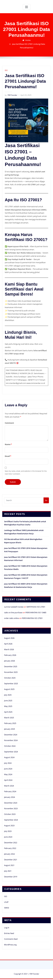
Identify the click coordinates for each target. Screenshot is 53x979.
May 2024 (8, 774)
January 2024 (9, 797)
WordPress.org (10, 944)
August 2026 (9, 638)
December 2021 (10, 859)
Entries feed (9, 933)
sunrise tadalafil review (13, 607)
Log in (6, 927)
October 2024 (9, 746)
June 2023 (8, 837)
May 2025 (8, 706)
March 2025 (9, 717)
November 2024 (11, 740)
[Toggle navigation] (26, 7)
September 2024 (11, 751)
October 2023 (9, 814)
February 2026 (10, 655)
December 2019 (10, 876)
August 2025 (9, 689)
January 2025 (9, 729)
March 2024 (9, 785)
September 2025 (11, 683)
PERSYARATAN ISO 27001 (32, 618)
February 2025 (10, 723)
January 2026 (9, 660)
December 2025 (10, 666)
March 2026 (9, 649)
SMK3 (6, 907)
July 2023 (7, 831)
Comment (9, 423)
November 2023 (11, 808)
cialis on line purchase (13, 612)
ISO (6, 70)
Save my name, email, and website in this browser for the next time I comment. (26, 472)
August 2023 (9, 825)
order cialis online (11, 618)
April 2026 (8, 643)
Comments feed (11, 939)
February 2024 (10, 791)
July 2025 (7, 695)
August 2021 (9, 865)
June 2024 (8, 768)
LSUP (6, 902)
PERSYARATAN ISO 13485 (35, 612)
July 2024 (7, 763)
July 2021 (7, 871)
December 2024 (10, 734)
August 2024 (9, 757)
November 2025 (11, 672)
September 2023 (11, 820)
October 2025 (9, 678)
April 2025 (8, 712)
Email (8, 456)
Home (28, 40)
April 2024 (8, 780)
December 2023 (10, 802)
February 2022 (10, 848)
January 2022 (9, 854)
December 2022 (10, 842)
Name (8, 444)
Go (46, 500)
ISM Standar (11, 95)
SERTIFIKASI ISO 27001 (35, 607)
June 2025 (8, 700)
